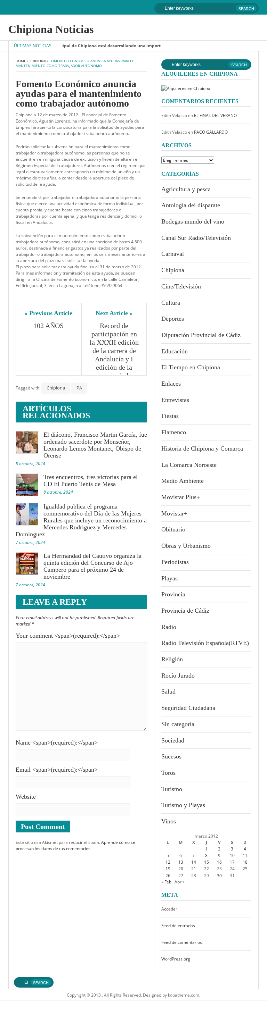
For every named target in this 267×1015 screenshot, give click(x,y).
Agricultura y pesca (186, 189)
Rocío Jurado (178, 675)
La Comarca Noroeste (189, 464)
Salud (168, 691)
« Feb (166, 882)
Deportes (172, 318)
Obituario (173, 529)
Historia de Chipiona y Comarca (202, 448)
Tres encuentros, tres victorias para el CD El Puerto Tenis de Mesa (90, 480)
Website (26, 797)
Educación (174, 351)
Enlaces (171, 383)
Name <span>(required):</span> (57, 742)
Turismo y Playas (183, 805)
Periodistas (175, 562)
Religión (172, 659)
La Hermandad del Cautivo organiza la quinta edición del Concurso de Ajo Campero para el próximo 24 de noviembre (92, 566)
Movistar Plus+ (180, 497)
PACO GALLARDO (211, 132)
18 (245, 862)
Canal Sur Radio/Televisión (196, 237)
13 (180, 862)
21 (193, 869)
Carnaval (172, 253)
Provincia (173, 594)
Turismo (171, 789)
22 (206, 869)
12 (167, 862)
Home (21, 60)
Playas (169, 578)
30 (219, 876)
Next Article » (114, 313)
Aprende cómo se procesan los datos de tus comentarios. (75, 845)
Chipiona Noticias (51, 29)
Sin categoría (177, 724)
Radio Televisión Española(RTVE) (205, 642)
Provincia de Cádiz (185, 610)
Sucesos (171, 756)
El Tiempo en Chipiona (190, 367)
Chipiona (38, 60)
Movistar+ (174, 513)
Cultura (170, 302)
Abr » (180, 882)
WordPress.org (175, 959)
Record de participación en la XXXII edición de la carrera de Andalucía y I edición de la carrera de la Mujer (114, 355)
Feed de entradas (178, 926)
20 (180, 869)
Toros (168, 772)
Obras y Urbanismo (186, 545)
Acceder (169, 909)
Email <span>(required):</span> (57, 769)
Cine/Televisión (181, 286)
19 (167, 869)
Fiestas (170, 415)
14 (193, 862)
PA (79, 388)
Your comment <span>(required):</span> (68, 635)
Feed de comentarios (181, 942)
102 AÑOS (48, 325)
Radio (168, 626)
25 (245, 869)
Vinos (168, 821)
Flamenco (173, 432)
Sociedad (172, 740)
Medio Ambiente (182, 480)
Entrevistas (175, 399)
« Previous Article (48, 313)
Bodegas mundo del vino (192, 221)
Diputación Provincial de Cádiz (201, 335)
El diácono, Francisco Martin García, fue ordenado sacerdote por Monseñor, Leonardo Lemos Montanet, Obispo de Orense (95, 445)
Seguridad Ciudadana (188, 707)
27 (180, 876)
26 (167, 876)
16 (219, 862)
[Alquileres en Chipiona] (185, 88)
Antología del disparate (190, 205)
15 (206, 862)
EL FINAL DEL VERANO (215, 115)
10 (232, 855)
